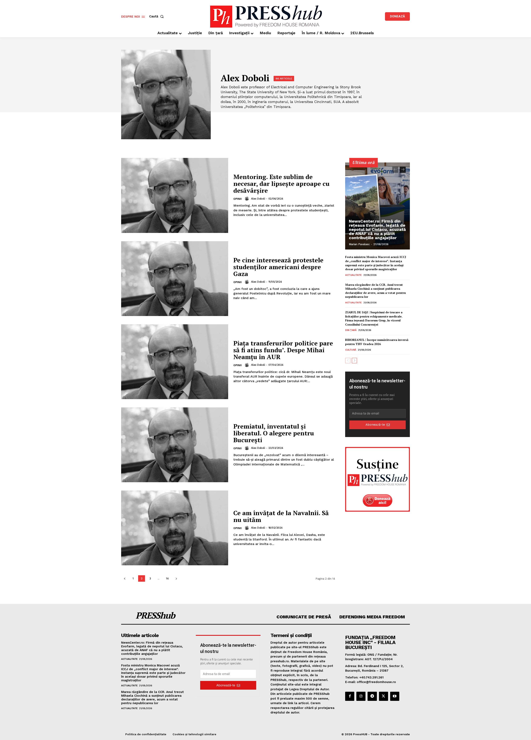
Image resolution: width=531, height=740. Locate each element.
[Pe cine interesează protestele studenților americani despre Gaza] (174, 278)
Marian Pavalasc (359, 244)
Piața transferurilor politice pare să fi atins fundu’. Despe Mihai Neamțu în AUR (283, 350)
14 (167, 578)
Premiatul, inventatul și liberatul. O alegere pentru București (273, 433)
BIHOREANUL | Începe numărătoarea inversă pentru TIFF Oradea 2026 (376, 342)
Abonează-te (375, 424)
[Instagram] (360, 696)
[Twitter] (383, 696)
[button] (157, 16)
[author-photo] (247, 198)
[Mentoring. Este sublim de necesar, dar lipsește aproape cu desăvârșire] (174, 195)
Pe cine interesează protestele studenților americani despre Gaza (278, 267)
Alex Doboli (258, 198)
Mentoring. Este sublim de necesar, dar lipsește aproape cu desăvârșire (281, 184)
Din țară (350, 330)
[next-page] (176, 578)
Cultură (350, 349)
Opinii (237, 198)
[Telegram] (372, 696)
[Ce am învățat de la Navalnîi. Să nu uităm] (174, 528)
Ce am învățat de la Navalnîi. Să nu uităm (281, 516)
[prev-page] (124, 578)
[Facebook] (349, 696)
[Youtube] (394, 696)
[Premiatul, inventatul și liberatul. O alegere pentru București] (174, 444)
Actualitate (353, 275)
